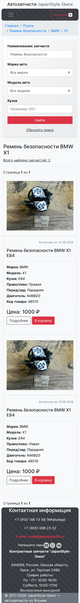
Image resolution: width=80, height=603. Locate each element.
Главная (11, 26)
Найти (40, 120)
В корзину (43, 320)
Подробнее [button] (18, 320)
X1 (66, 31)
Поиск (28, 26)
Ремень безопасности (28, 31)
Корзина (62, 15)
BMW (55, 31)
